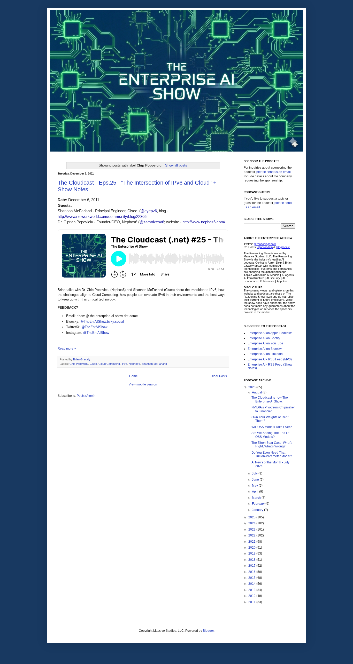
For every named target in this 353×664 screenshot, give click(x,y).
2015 (252, 578)
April (255, 491)
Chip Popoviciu (79, 363)
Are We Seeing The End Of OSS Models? (270, 434)
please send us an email (273, 172)
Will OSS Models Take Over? (271, 427)
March (257, 498)
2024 (252, 523)
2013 (252, 590)
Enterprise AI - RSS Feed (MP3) (270, 359)
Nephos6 (134, 363)
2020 (252, 547)
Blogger (208, 631)
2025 (252, 517)
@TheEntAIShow (94, 327)
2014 (252, 584)
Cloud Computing (109, 363)
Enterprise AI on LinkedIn (265, 354)
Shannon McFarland (154, 363)
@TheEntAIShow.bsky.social (102, 321)
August (257, 392)
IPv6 (124, 363)
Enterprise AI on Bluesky (265, 349)
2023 (252, 529)
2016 (252, 572)
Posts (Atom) (86, 396)
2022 (252, 535)
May (255, 485)
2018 (252, 560)
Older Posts (219, 376)
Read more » (67, 348)
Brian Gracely (82, 359)
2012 (252, 596)
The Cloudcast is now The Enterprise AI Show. (269, 399)
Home (133, 376)
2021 (252, 541)
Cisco (93, 363)
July (255, 473)
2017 (252, 565)
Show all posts (176, 165)
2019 (252, 553)
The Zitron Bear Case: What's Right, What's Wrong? (271, 444)
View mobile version (143, 384)
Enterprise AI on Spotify (264, 338)
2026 (252, 387)
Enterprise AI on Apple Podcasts (270, 333)
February (258, 503)
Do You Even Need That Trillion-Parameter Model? (271, 454)
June (256, 479)
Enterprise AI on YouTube (265, 343)
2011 (252, 602)
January (258, 510)
